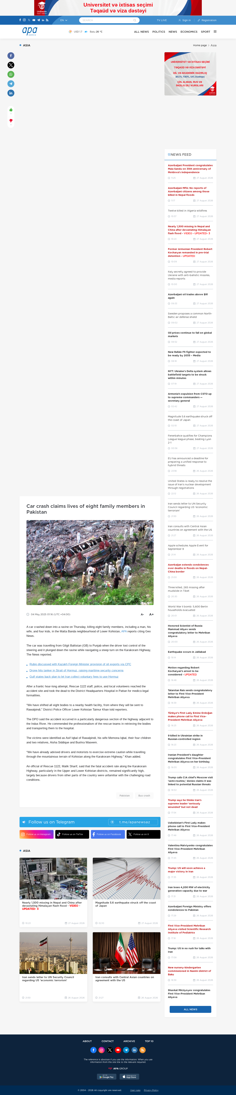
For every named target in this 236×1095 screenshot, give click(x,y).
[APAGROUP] (118, 1068)
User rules (135, 1090)
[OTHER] (213, 31)
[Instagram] (24, 20)
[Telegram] (38, 20)
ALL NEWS (141, 31)
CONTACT (108, 1041)
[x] (110, 1050)
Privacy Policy (151, 1090)
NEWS (173, 31)
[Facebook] (20, 20)
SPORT (205, 31)
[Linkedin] (43, 20)
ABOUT (87, 1041)
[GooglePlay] (107, 1077)
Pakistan (125, 795)
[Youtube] (33, 20)
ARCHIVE (129, 1041)
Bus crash (144, 795)
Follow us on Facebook (109, 834)
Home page (200, 45)
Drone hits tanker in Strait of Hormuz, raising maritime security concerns (77, 670)
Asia (213, 45)
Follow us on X (141, 834)
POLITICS (158, 31)
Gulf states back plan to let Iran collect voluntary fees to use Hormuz (74, 676)
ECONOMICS (189, 31)
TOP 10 (149, 1041)
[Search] (135, 20)
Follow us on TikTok (72, 834)
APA (124, 631)
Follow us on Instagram (38, 834)
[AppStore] (129, 1077)
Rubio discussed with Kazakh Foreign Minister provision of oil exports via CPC (80, 664)
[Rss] (47, 20)
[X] (29, 20)
